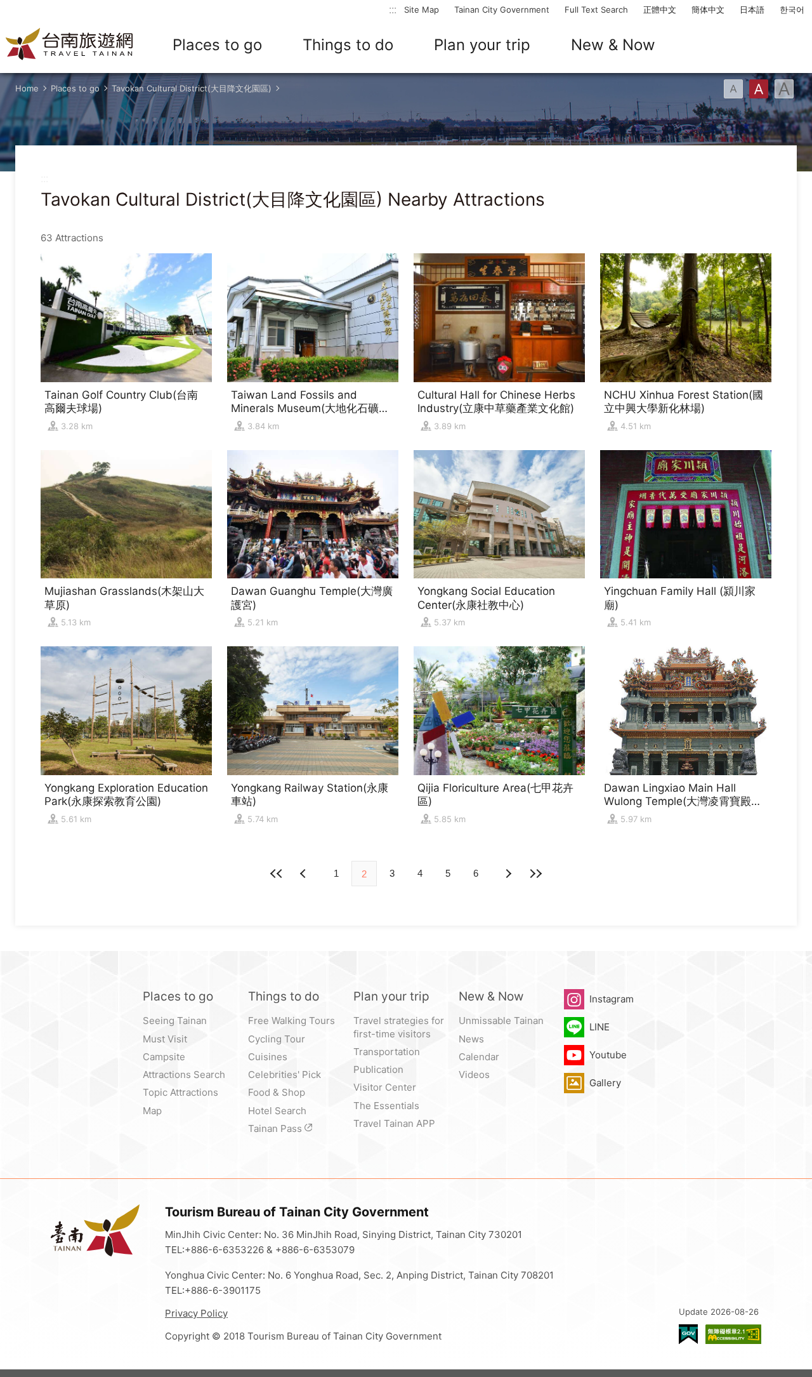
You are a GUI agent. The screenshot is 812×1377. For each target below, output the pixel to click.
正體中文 (659, 9)
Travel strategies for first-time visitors (398, 1026)
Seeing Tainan (175, 1020)
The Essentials (386, 1106)
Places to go (217, 45)
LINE (599, 1027)
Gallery (605, 1083)
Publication (378, 1069)
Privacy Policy (196, 1313)
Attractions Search (184, 1074)
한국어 (792, 9)
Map (152, 1111)
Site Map (421, 9)
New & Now (613, 45)
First (276, 873)
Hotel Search (277, 1111)
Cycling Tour (276, 1039)
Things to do (348, 45)
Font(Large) (784, 88)
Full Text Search (596, 9)
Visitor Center (384, 1087)
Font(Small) (733, 88)
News (471, 1039)
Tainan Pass (275, 1128)
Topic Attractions (180, 1092)
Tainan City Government (501, 9)
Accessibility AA (733, 1334)
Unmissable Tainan (501, 1020)
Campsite (164, 1057)
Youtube (608, 1055)
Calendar (479, 1057)
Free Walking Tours (291, 1020)
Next (304, 873)
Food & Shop (276, 1092)
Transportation (386, 1052)
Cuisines (267, 1057)
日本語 (752, 9)
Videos (474, 1074)
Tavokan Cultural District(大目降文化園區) (192, 88)
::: (392, 9)
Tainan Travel (70, 45)
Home (27, 88)
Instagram (611, 999)
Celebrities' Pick (284, 1074)
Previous (507, 873)
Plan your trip (482, 45)
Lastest (535, 873)
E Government (688, 1334)
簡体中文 (707, 9)
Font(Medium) (758, 88)
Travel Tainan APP (394, 1123)
